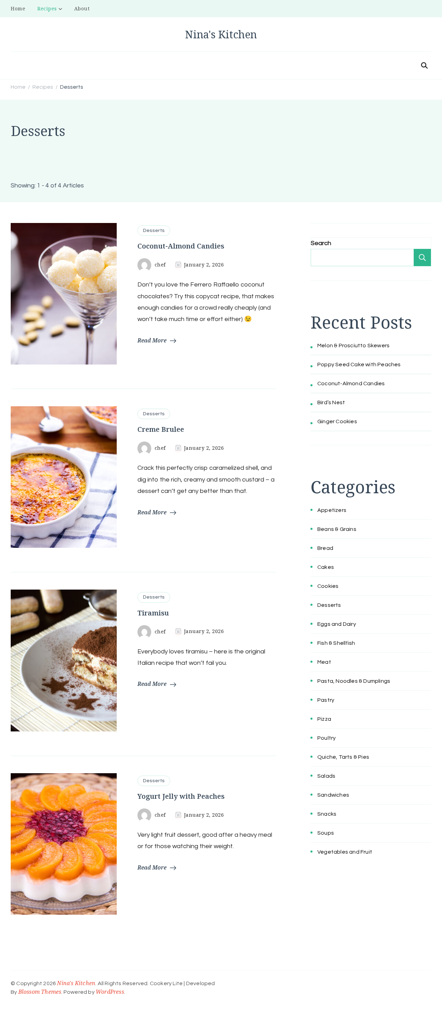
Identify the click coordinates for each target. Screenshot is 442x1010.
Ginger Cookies (337, 421)
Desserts (154, 230)
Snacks (326, 814)
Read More (151, 340)
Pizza (324, 719)
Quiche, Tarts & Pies (343, 757)
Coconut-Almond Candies (180, 246)
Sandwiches (333, 795)
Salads (326, 776)
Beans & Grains (336, 529)
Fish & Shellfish (336, 643)
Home (18, 8)
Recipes (47, 8)
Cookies (327, 586)
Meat (324, 662)
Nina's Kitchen (221, 34)
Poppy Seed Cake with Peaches (359, 364)
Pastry (325, 700)
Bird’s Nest (331, 402)
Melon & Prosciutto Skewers (353, 345)
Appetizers (331, 510)
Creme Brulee (160, 429)
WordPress (110, 992)
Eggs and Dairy (336, 624)
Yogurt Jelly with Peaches (180, 796)
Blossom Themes (39, 992)
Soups (325, 833)
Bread (325, 548)
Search (321, 243)
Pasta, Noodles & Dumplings (353, 681)
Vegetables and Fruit (344, 852)
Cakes (325, 567)
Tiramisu (153, 613)
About (82, 8)
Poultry (326, 738)
